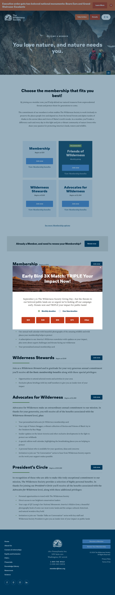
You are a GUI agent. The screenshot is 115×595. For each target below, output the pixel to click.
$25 (28, 320)
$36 (42, 320)
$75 (72, 320)
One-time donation (70, 311)
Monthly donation (49, 311)
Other (86, 320)
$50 (57, 320)
